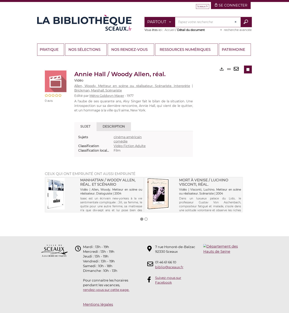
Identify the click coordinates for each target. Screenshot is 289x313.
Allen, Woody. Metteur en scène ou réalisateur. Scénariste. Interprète (132, 86)
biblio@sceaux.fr (169, 267)
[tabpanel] (133, 144)
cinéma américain (128, 137)
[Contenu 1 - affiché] (141, 219)
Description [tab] (114, 126)
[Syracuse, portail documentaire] (84, 23)
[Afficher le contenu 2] (146, 219)
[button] (55, 81)
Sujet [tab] (85, 126)
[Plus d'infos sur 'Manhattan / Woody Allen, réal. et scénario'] (62, 193)
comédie (121, 141)
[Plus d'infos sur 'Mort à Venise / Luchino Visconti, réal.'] (161, 193)
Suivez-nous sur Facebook (168, 280)
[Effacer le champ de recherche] (236, 22)
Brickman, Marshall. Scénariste (98, 90)
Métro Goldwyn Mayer (106, 96)
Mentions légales (98, 304)
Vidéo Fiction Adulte (130, 146)
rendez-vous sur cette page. (106, 290)
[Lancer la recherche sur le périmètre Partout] (246, 22)
